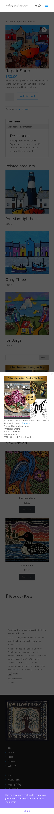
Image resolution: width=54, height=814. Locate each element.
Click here (25, 423)
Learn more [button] (10, 802)
